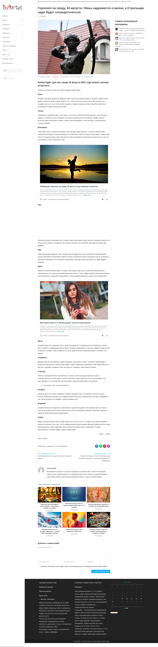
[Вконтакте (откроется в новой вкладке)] (5, 78)
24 (112, 601)
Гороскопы (43, 16)
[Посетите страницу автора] (41, 470)
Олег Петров (76, 76)
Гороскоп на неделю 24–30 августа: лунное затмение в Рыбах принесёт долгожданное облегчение (128, 44)
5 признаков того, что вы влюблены (56, 385)
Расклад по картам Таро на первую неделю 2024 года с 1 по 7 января (74, 505)
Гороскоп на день (45, 76)
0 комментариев (89, 76)
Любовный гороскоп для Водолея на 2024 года (74, 530)
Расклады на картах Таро (48, 582)
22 (136, 598)
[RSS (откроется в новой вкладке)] (10, 78)
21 (131, 598)
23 (141, 598)
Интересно (78, 587)
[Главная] (38, 16)
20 (127, 598)
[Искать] (20, 70)
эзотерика (44, 438)
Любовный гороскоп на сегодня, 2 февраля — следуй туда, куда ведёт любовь (49, 531)
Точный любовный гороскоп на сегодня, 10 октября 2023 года (98, 505)
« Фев (126, 608)
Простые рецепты (45, 591)
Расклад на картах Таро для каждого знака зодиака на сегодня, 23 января (98, 531)
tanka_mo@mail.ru (51, 632)
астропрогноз (48, 90)
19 (122, 598)
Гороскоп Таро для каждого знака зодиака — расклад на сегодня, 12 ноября (49, 506)
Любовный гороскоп (46, 587)
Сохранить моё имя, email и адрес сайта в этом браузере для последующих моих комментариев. (73, 566)
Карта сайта (43, 596)
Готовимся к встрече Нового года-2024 (88, 582)
